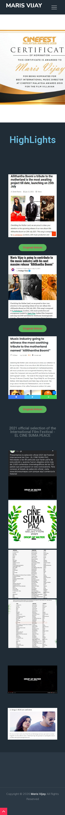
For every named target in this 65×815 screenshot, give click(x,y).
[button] (33, 247)
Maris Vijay (24, 5)
